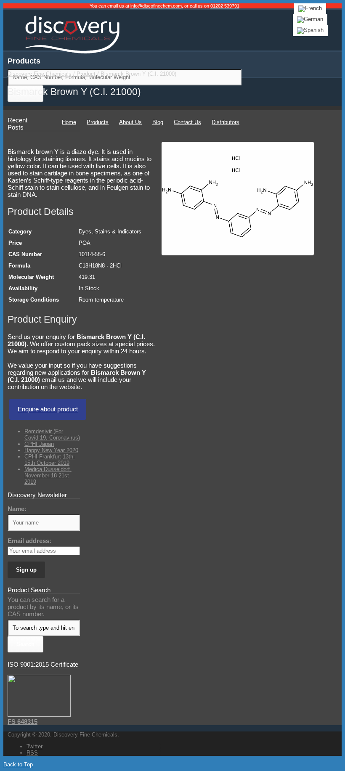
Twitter (34, 746)
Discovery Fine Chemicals (40, 74)
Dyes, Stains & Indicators (110, 231)
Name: (17, 508)
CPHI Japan (39, 444)
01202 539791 (224, 5)
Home (69, 122)
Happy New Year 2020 (51, 450)
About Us (130, 122)
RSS (32, 753)
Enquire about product (48, 409)
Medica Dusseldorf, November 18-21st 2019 (48, 475)
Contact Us (187, 122)
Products (98, 122)
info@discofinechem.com (156, 5)
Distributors (225, 122)
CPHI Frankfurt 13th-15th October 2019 (49, 459)
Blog (157, 122)
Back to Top (18, 764)
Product (86, 74)
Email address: (29, 540)
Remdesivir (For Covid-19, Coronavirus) (52, 434)
